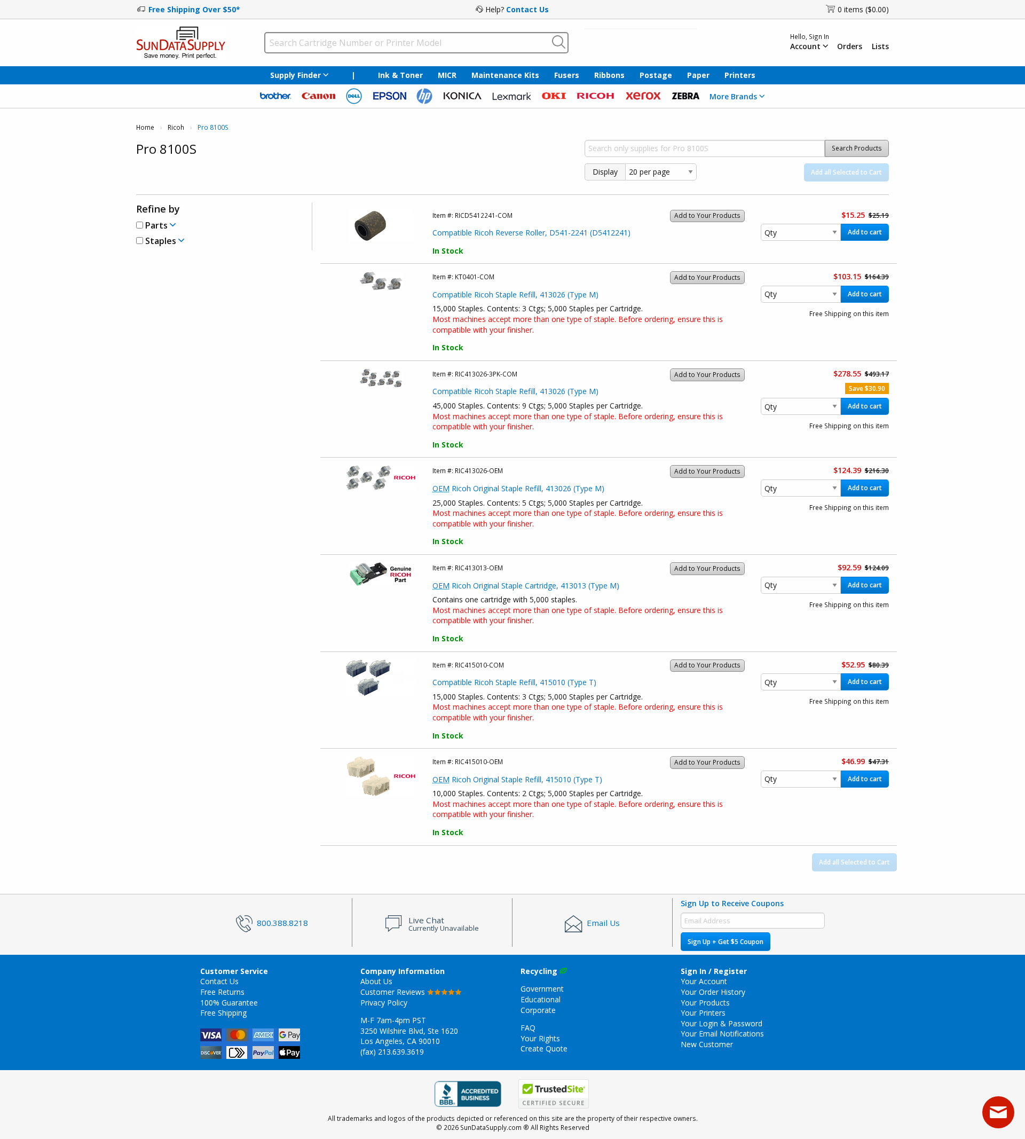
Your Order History (713, 992)
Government (542, 989)
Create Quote (544, 1048)
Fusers (566, 75)
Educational (541, 999)
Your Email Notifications (722, 1033)
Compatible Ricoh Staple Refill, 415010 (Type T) (514, 682)
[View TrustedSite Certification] (553, 1094)
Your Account (704, 981)
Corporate (538, 1010)
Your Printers (703, 1013)
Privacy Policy (383, 1002)
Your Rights (540, 1038)
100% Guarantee (229, 1002)
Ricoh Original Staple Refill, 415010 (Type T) (517, 779)
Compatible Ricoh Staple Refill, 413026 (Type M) (515, 294)
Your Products (705, 1002)
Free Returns (222, 992)
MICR (447, 75)
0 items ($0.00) (863, 9)
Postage (656, 75)
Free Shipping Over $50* (194, 9)
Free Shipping (223, 1013)
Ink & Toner (400, 75)
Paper (698, 75)
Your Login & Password (721, 1023)
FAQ (528, 1028)
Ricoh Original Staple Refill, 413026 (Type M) (518, 488)
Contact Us (527, 9)
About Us (376, 981)
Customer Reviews (393, 992)
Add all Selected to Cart (846, 172)
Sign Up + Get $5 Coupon (725, 941)
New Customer (707, 1044)
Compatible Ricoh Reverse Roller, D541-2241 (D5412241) (531, 232)
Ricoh (176, 127)
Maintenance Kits (505, 75)
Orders (849, 46)
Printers (739, 75)
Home (145, 127)
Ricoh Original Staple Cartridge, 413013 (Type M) (525, 585)
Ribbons (609, 75)
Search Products (857, 148)
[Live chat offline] (998, 1112)
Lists (880, 46)
